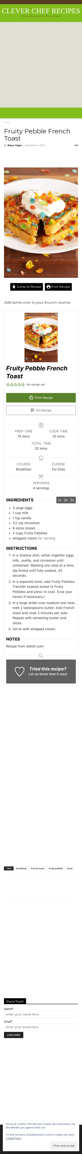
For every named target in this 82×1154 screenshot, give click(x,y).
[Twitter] (22, 156)
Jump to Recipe (28, 287)
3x (72, 500)
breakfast (21, 868)
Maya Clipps (15, 145)
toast (70, 868)
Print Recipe (60, 287)
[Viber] (58, 156)
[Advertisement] (41, 65)
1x (59, 500)
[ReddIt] (34, 156)
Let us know (38, 674)
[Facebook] (10, 156)
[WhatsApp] (46, 156)
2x (66, 500)
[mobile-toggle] (6, 113)
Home (7, 122)
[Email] (70, 156)
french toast (37, 868)
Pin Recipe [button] (43, 410)
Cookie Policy (13, 1138)
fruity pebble (56, 868)
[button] (76, 113)
